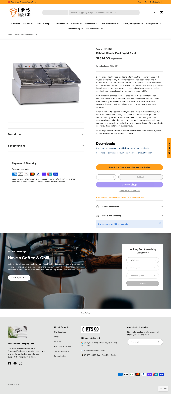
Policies (57, 341)
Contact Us (142, 2)
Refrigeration (152, 23)
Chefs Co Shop (43, 23)
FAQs (56, 337)
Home (10, 34)
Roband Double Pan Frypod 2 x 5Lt (25, 34)
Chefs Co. (17, 385)
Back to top (85, 313)
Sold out (140, 177)
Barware (75, 23)
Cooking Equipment (131, 23)
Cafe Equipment (108, 23)
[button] (161, 12)
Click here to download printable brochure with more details (122, 148)
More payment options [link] (130, 190)
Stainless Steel (93, 28)
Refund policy (60, 356)
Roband (99, 49)
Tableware (60, 23)
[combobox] (91, 12)
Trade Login (155, 2)
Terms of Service (61, 351)
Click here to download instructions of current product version (124, 153)
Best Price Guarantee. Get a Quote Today (129, 167)
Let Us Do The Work (19, 278)
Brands (26, 23)
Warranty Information (63, 346)
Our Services (60, 332)
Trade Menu (15, 23)
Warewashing (74, 28)
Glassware (90, 23)
